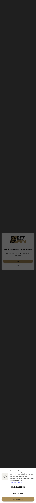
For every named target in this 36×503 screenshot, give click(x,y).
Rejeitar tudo (18, 493)
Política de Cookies (16, 482)
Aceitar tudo (18, 499)
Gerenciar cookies (18, 487)
